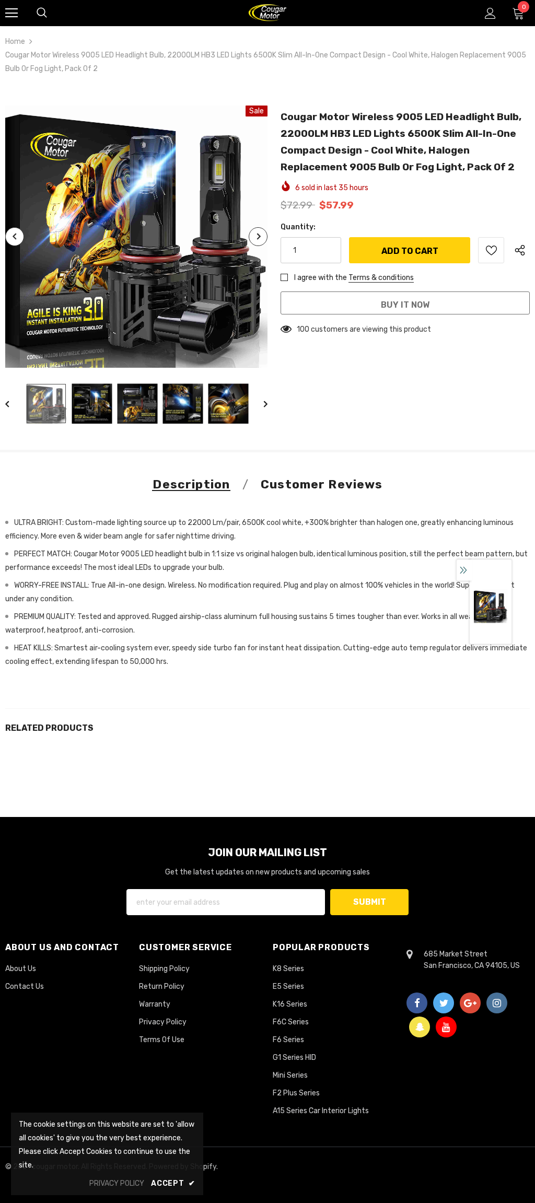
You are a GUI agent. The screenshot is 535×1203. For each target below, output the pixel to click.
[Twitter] (443, 1002)
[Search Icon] (42, 13)
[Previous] (14, 236)
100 (303, 329)
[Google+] (470, 1002)
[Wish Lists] (491, 250)
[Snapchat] (419, 1027)
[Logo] (267, 12)
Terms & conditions (381, 277)
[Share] (522, 250)
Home (15, 41)
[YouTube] (446, 1027)
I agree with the (320, 277)
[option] (136, 237)
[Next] (258, 236)
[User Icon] (490, 13)
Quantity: (298, 227)
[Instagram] (496, 1002)
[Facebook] (416, 1002)
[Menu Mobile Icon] (11, 13)
